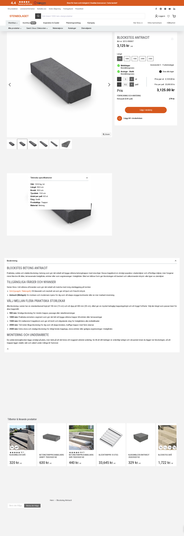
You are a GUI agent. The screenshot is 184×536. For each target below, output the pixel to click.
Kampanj (91, 23)
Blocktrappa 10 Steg (108, 455)
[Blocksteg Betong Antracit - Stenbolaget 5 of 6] (43, 144)
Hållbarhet (171, 23)
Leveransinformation (27, 9)
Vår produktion (13, 9)
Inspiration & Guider (51, 23)
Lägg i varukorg (146, 110)
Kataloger (72, 28)
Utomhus (12, 23)
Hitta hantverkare (155, 23)
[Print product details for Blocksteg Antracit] (172, 39)
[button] (27, 3)
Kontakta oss (41, 9)
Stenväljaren (86, 28)
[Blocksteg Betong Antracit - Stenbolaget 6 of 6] (54, 144)
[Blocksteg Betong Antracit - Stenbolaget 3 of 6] (22, 144)
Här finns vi (137, 23)
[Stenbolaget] (19, 16)
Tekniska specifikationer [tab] (59, 177)
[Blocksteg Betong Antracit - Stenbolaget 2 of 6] (12, 144)
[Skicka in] (38, 16)
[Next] (109, 84)
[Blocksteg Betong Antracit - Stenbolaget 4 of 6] (33, 144)
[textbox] (16, 505)
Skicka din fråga (32, 506)
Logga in (161, 16)
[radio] (119, 58)
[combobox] (90, 16)
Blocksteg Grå (165, 455)
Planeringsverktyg (73, 23)
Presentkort (79, 9)
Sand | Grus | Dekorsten (36, 28)
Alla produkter (14, 28)
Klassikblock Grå (18, 455)
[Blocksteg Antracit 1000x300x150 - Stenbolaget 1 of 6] (66, 144)
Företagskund (68, 9)
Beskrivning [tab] (92, 260)
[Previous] (10, 84)
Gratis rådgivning (55, 9)
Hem (52, 500)
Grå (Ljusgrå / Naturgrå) (20, 291)
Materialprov (58, 28)
